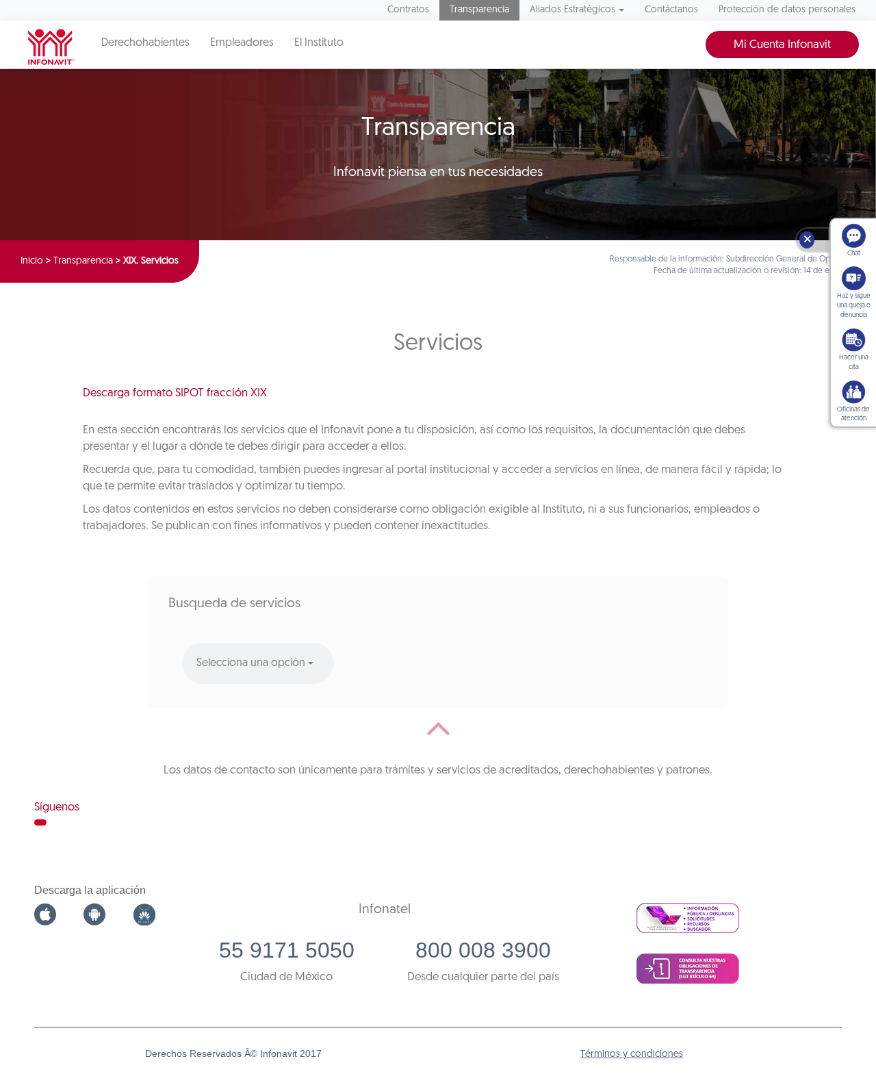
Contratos (408, 10)
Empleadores (242, 43)
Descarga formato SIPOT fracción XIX (175, 393)
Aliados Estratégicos (572, 10)
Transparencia (479, 10)
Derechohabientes (145, 43)
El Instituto (319, 43)
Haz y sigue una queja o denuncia (854, 305)
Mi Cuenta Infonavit (782, 45)
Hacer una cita (853, 362)
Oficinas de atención (853, 414)
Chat (853, 254)
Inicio (32, 261)
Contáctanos (671, 10)
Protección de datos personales (787, 10)
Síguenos (56, 807)
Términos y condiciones (631, 1054)
